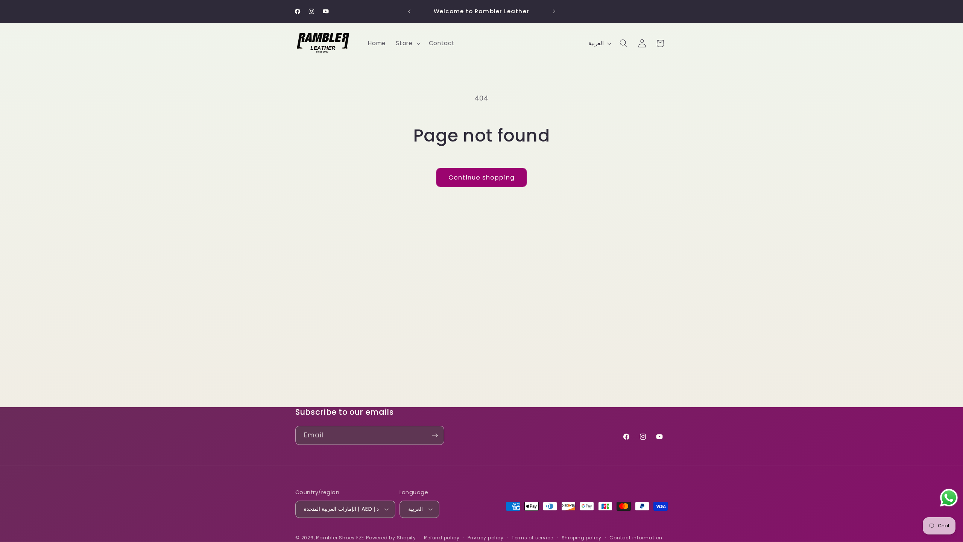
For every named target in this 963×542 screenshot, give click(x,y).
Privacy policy (486, 537)
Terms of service (532, 537)
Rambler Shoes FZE (340, 537)
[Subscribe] (435, 435)
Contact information (635, 537)
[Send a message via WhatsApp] (949, 497)
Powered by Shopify (391, 537)
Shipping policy (582, 537)
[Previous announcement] (409, 11)
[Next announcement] (554, 11)
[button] (407, 43)
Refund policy (441, 537)
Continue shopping (481, 177)
